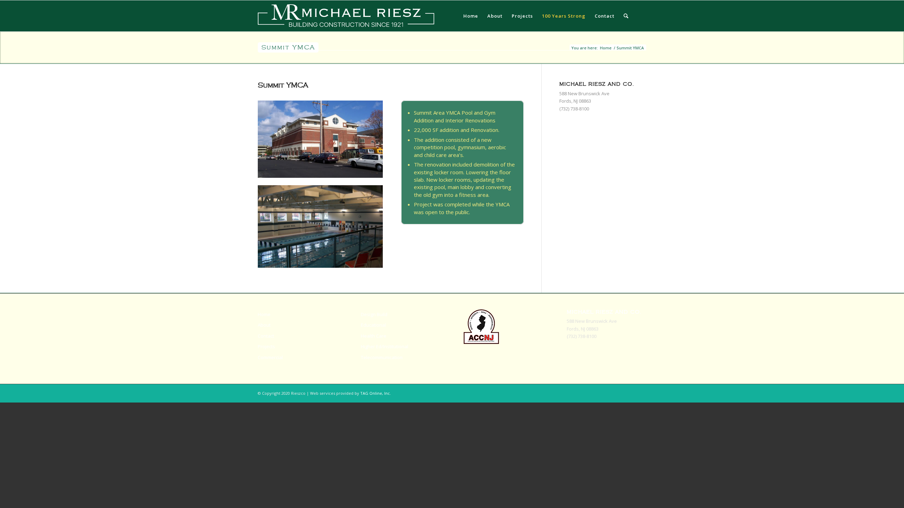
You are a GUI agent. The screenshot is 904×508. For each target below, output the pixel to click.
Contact (266, 336)
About (264, 325)
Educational (373, 325)
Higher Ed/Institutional (384, 346)
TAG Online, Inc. (375, 393)
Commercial (270, 357)
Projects (266, 346)
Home (606, 47)
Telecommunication (382, 357)
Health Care (373, 336)
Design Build (374, 314)
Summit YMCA (288, 47)
